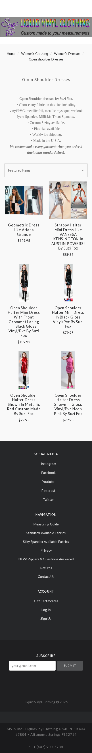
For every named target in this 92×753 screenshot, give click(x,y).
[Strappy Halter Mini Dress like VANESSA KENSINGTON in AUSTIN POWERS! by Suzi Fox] (68, 200)
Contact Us (46, 576)
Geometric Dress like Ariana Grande (23, 230)
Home (11, 54)
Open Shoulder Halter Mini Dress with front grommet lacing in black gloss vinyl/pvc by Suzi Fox (24, 322)
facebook (48, 473)
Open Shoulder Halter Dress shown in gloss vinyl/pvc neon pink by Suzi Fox (68, 404)
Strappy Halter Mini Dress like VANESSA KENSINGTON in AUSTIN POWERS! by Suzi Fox (68, 236)
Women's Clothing (34, 54)
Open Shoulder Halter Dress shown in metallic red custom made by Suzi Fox (23, 404)
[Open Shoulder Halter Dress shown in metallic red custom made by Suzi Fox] (24, 370)
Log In (46, 610)
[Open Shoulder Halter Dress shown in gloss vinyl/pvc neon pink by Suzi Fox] (68, 370)
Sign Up (46, 618)
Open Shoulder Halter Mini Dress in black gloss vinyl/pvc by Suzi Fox (68, 317)
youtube (48, 482)
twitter (48, 499)
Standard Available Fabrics (46, 533)
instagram (48, 464)
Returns (46, 568)
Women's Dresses (67, 54)
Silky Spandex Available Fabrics (46, 542)
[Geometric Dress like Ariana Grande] (24, 200)
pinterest (48, 490)
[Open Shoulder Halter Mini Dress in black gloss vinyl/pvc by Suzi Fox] (68, 283)
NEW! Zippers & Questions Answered (46, 559)
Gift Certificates (46, 601)
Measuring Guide (46, 524)
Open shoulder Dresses (46, 59)
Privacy (46, 550)
